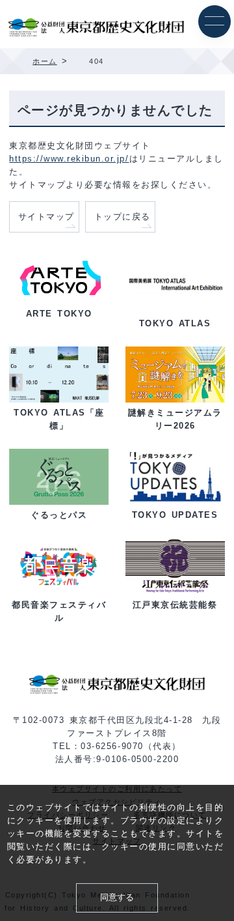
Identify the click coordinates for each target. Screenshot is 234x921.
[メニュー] (214, 21)
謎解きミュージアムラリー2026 (175, 419)
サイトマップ (46, 216)
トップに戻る (122, 216)
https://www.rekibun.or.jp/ (69, 158)
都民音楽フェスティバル (59, 612)
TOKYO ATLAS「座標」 (59, 419)
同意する (117, 897)
